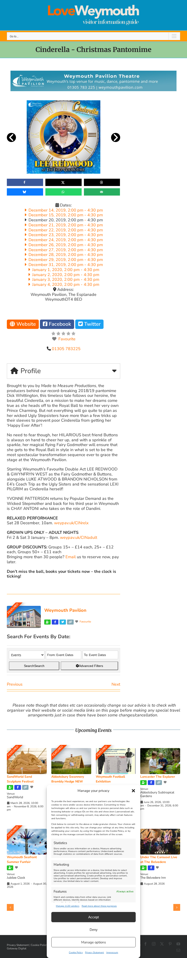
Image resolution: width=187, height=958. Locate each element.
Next (116, 684)
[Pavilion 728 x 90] (93, 72)
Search (34, 666)
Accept (93, 917)
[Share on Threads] (102, 182)
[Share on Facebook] (25, 182)
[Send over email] (102, 192)
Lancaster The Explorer (157, 777)
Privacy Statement (94, 952)
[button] (133, 790)
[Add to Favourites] (32, 787)
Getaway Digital (16, 948)
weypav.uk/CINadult (78, 537)
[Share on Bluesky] (25, 192)
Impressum (112, 952)
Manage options (93, 942)
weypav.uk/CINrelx (71, 523)
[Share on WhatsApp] (63, 192)
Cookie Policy (76, 952)
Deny (94, 930)
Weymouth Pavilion (65, 610)
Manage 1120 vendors (67, 906)
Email (70, 557)
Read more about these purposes (99, 906)
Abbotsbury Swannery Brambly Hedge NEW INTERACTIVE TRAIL (67, 781)
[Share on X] (63, 182)
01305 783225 (66, 348)
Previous (15, 684)
